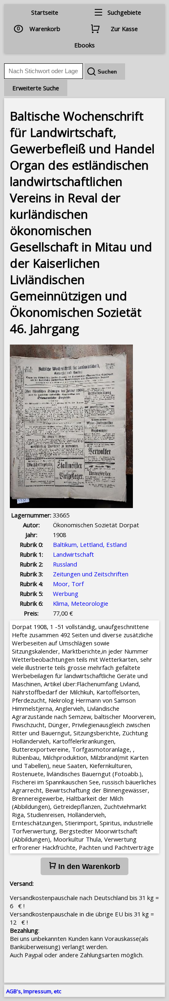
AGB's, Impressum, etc (33, 991)
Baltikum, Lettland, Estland (90, 544)
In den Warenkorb (88, 866)
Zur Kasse (124, 29)
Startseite (44, 12)
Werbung (65, 593)
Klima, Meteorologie (80, 603)
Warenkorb (45, 29)
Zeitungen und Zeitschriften (90, 574)
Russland (65, 564)
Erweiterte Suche (35, 88)
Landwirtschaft (73, 554)
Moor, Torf (68, 584)
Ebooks (84, 45)
